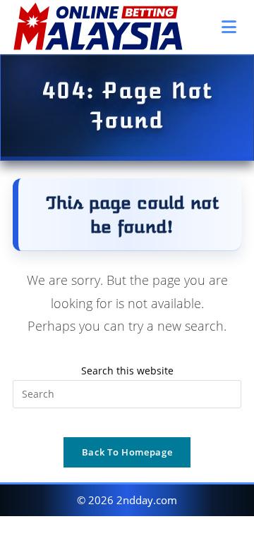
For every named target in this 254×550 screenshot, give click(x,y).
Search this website (127, 370)
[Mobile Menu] (231, 27)
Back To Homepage (127, 452)
